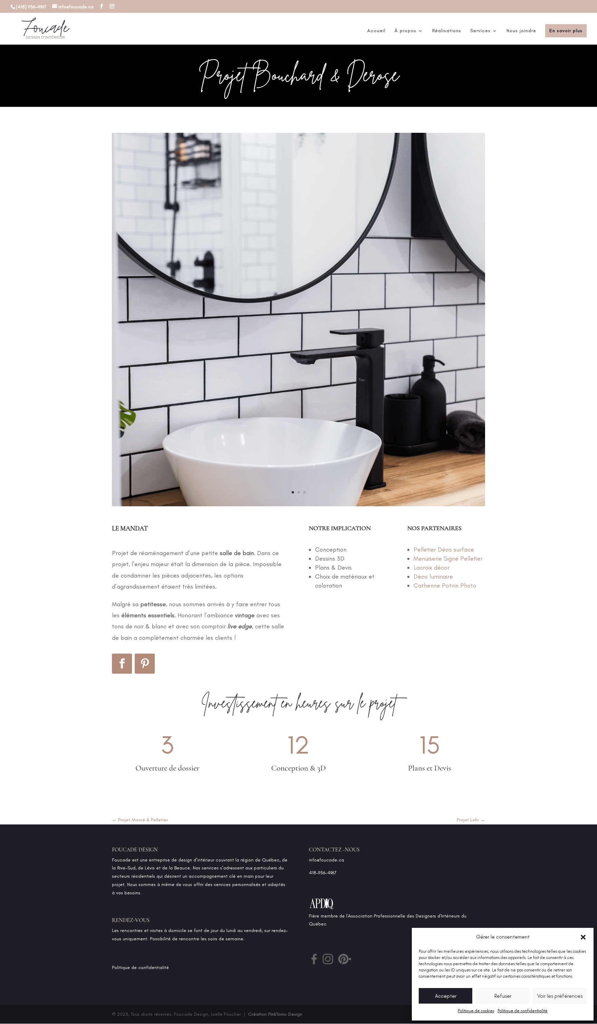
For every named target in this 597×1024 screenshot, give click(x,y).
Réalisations (446, 31)
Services (480, 31)
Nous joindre (521, 31)
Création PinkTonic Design (275, 1014)
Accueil (376, 31)
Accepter (445, 996)
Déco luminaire (433, 576)
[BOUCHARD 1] (298, 506)
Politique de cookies (476, 1010)
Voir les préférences (559, 996)
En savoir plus (565, 31)
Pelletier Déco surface (444, 549)
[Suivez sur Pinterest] (145, 664)
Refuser (502, 996)
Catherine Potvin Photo (445, 585)
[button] (583, 937)
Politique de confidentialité (523, 1010)
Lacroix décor (431, 567)
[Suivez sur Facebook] (122, 664)
